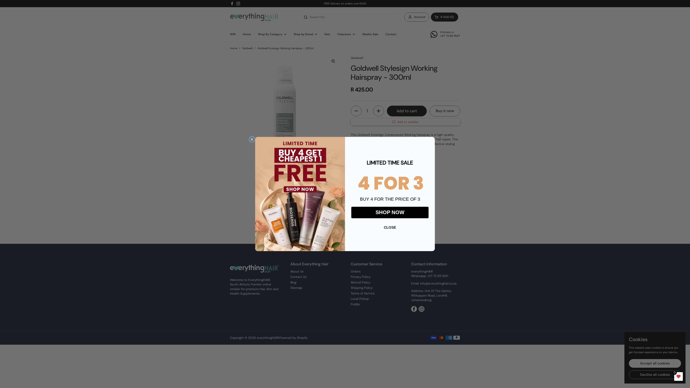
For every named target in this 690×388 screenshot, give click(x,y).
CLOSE (390, 227)
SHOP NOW (390, 212)
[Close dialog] (251, 139)
